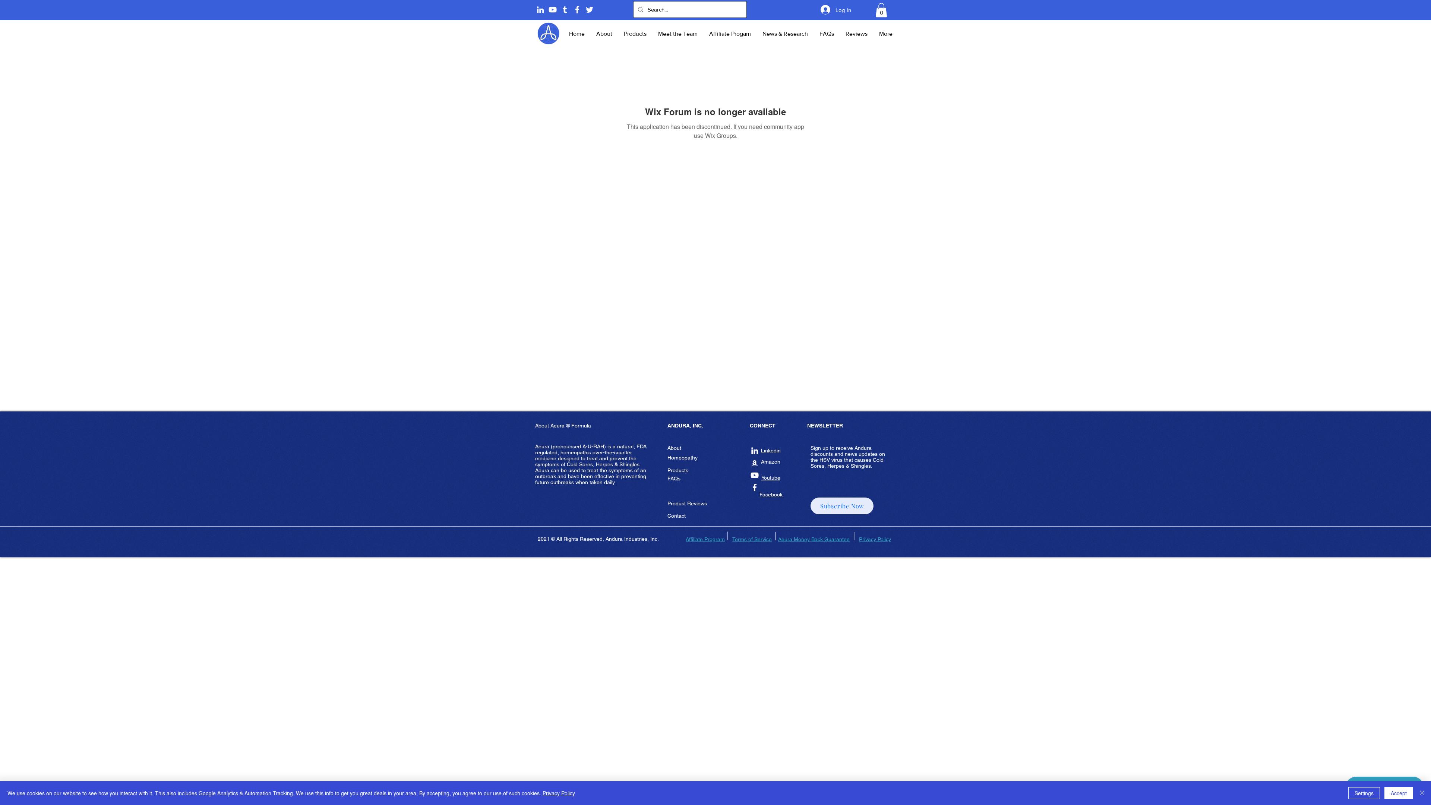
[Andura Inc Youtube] (754, 475)
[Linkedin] (540, 10)
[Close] (1422, 793)
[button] (881, 10)
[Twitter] (589, 10)
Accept (1399, 793)
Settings (1364, 793)
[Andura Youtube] (552, 10)
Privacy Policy (559, 793)
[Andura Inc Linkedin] (754, 450)
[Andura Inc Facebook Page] (577, 10)
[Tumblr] (565, 10)
